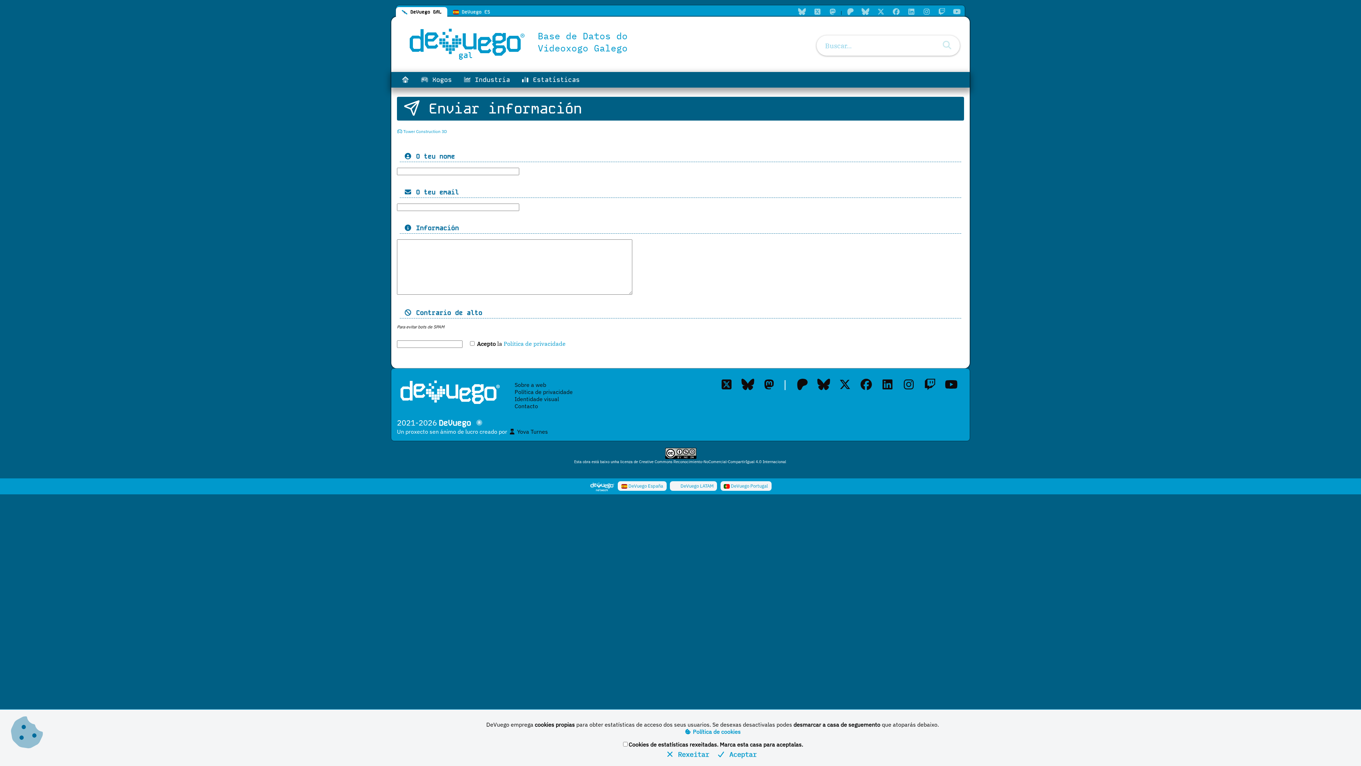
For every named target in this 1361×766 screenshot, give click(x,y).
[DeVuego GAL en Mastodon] (832, 11)
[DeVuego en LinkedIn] (911, 11)
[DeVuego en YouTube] (957, 11)
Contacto (526, 406)
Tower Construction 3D (424, 131)
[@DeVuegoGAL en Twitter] (817, 11)
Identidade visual (537, 399)
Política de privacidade (535, 343)
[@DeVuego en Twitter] (881, 11)
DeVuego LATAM (696, 486)
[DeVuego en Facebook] (896, 11)
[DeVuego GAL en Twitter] (726, 384)
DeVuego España (645, 486)
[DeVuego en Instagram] (926, 11)
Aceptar (741, 754)
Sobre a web (530, 384)
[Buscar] (947, 45)
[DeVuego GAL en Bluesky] (802, 11)
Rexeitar (691, 754)
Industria (490, 80)
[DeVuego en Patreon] (850, 11)
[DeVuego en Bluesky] (865, 11)
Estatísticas (554, 80)
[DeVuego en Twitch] (942, 11)
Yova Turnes (532, 431)
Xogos (440, 80)
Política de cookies (716, 731)
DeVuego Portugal (749, 486)
